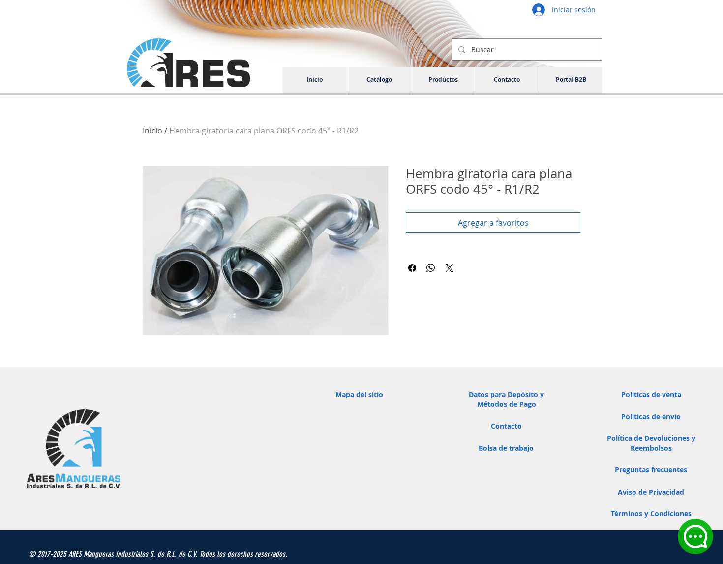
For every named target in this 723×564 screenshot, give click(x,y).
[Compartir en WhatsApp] (431, 268)
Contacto (506, 426)
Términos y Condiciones (651, 513)
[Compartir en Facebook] (412, 268)
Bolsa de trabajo (506, 448)
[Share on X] (449, 268)
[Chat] (695, 536)
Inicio (152, 130)
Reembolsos (651, 448)
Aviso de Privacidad (651, 492)
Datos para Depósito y (506, 394)
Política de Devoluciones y (651, 438)
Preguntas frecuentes (651, 469)
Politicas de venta (651, 394)
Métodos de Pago (506, 404)
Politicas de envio (651, 416)
